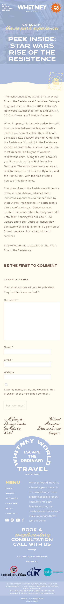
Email (8, 359)
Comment (11, 300)
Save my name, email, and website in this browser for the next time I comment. (29, 392)
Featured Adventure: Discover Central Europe (48, 426)
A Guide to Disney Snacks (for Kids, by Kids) (14, 426)
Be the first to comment (30, 265)
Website (9, 372)
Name (8, 347)
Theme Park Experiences (32, 27)
